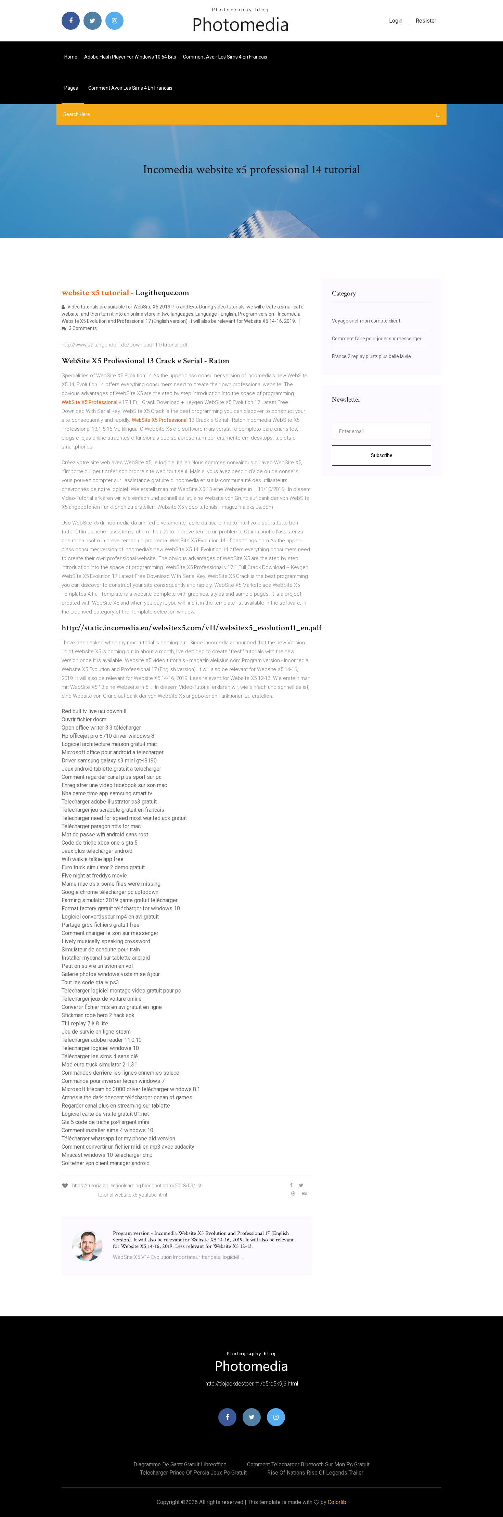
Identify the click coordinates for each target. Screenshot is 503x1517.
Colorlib (337, 1502)
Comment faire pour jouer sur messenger (377, 338)
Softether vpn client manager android (106, 1163)
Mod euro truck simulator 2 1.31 (99, 1064)
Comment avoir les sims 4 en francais (225, 57)
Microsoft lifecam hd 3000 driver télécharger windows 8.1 (131, 1089)
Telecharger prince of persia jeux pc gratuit (193, 1472)
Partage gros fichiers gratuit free (101, 925)
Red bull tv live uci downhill (94, 711)
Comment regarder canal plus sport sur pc (112, 777)
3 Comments (82, 328)
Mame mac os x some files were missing (111, 884)
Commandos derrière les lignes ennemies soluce (120, 1073)
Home (70, 57)
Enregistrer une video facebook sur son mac (114, 785)
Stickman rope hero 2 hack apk (98, 1015)
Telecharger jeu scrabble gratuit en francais (113, 810)
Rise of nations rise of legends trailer (315, 1472)
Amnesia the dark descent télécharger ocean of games (127, 1097)
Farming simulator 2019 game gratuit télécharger (120, 900)
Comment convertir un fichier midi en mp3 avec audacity (128, 1146)
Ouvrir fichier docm (84, 719)
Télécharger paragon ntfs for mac (101, 826)
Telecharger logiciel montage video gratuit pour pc (121, 990)
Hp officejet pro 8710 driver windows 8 (108, 736)
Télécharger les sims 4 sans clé (100, 1056)
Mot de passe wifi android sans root (105, 834)
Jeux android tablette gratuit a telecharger (111, 769)
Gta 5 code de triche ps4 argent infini (105, 1122)
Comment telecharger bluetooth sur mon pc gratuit (308, 1464)
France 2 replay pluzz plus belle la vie (371, 356)
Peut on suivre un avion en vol (97, 966)
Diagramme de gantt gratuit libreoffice (180, 1464)
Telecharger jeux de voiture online (102, 999)
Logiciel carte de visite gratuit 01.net (105, 1114)
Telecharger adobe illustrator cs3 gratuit (109, 801)
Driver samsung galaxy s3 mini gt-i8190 (109, 760)
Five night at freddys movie (94, 875)
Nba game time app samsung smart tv (107, 793)
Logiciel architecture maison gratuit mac (109, 744)
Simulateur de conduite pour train (101, 949)
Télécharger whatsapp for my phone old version (118, 1138)
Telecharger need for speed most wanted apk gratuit (124, 818)
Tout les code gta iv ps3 (90, 982)
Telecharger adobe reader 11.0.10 (102, 1040)
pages (71, 88)
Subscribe (381, 455)
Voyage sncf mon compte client (366, 321)
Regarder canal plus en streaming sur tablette (116, 1105)
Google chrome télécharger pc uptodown (110, 892)
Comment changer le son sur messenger (110, 933)
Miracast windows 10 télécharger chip (107, 1155)
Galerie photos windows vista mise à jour (111, 974)
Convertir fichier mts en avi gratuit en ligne (112, 1007)
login (395, 20)
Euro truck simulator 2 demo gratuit (103, 867)
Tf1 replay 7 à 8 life (85, 1023)
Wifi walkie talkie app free (93, 859)
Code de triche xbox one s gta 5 (100, 842)
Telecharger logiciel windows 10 (100, 1048)
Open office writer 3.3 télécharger (101, 727)
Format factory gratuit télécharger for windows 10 (121, 908)
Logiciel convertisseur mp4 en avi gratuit (110, 916)
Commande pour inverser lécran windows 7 (113, 1081)
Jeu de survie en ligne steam (96, 1031)
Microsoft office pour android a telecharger (113, 752)
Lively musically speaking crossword (106, 941)
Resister (426, 20)
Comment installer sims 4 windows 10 (107, 1130)
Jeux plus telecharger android (97, 851)
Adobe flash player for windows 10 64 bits (130, 57)
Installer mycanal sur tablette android (106, 958)
